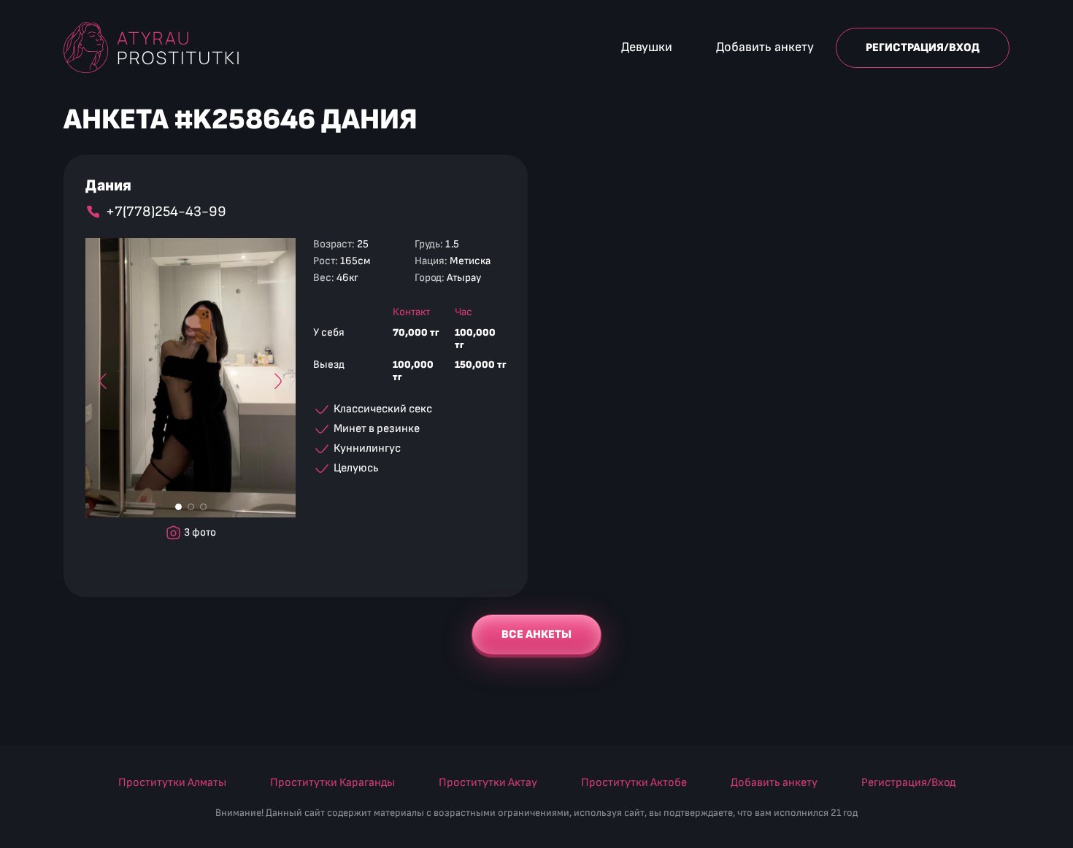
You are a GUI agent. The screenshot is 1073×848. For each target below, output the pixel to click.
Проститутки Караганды (332, 783)
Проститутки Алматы (172, 783)
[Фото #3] (203, 507)
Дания (108, 186)
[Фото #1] (178, 507)
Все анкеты (536, 634)
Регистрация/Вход (923, 48)
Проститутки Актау (488, 783)
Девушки (646, 47)
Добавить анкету (765, 47)
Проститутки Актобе (634, 783)
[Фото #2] (191, 507)
